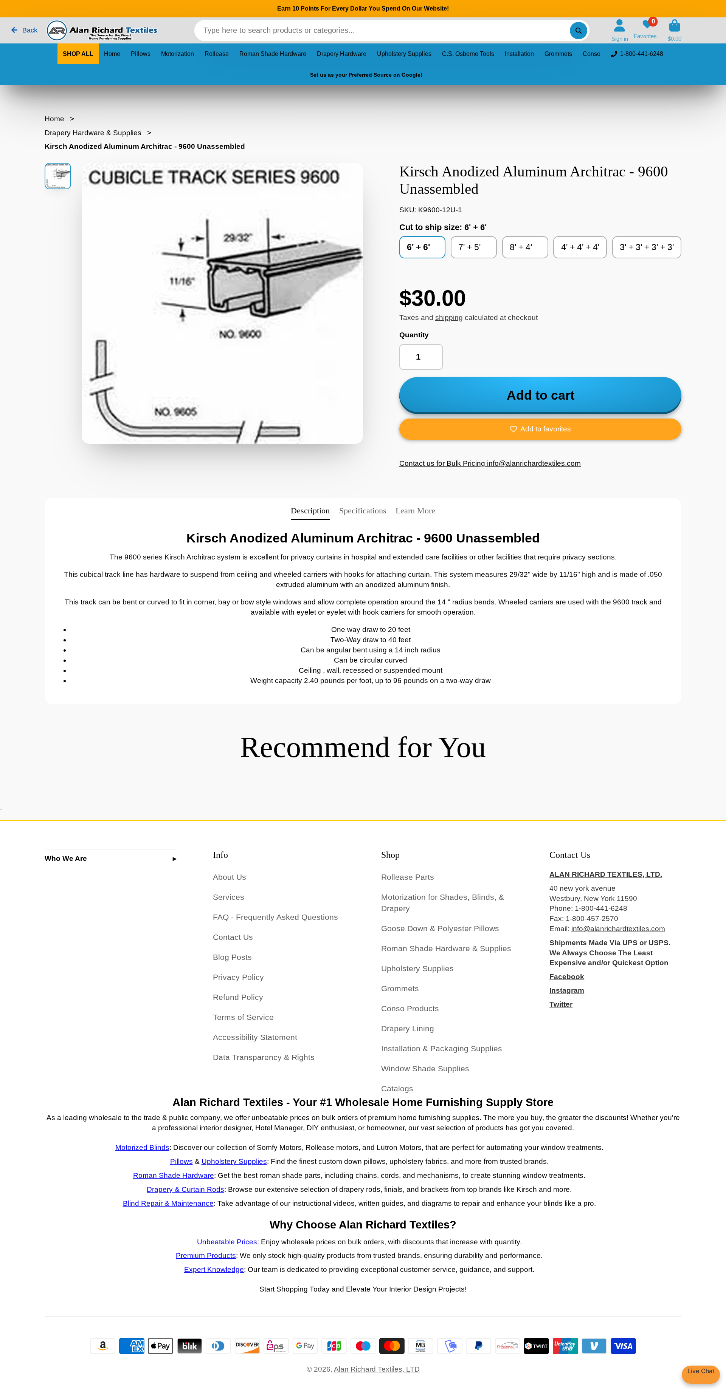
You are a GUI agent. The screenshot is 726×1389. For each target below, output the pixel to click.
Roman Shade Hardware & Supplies (446, 948)
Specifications (362, 510)
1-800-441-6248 (641, 54)
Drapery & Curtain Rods (185, 1189)
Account (619, 30)
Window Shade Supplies (425, 1068)
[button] (540, 429)
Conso (591, 54)
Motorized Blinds (142, 1147)
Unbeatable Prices (227, 1242)
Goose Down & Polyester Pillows (440, 928)
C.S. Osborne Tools (468, 54)
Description (310, 510)
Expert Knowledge (214, 1269)
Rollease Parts (407, 877)
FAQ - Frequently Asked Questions (275, 917)
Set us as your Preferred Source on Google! (366, 75)
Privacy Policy (238, 977)
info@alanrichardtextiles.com (618, 929)
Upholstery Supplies (404, 54)
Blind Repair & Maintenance (168, 1203)
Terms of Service (243, 1017)
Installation (519, 54)
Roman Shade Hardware (272, 54)
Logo (101, 30)
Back (28, 30)
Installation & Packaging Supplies (441, 1048)
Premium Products (206, 1255)
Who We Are (66, 858)
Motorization (177, 54)
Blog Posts (232, 957)
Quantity (414, 335)
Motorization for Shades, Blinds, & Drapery (442, 903)
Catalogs (397, 1088)
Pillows (140, 54)
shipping (449, 317)
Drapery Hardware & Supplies (93, 133)
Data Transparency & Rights (264, 1057)
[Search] (578, 30)
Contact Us (233, 937)
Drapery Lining (407, 1028)
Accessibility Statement (255, 1037)
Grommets (558, 54)
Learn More (415, 510)
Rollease (217, 54)
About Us (229, 877)
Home (112, 54)
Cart (674, 30)
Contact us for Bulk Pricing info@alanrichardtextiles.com (490, 463)
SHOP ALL (78, 54)
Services (228, 897)
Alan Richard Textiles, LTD (377, 1369)
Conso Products (410, 1008)
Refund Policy (238, 997)
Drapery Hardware (341, 54)
